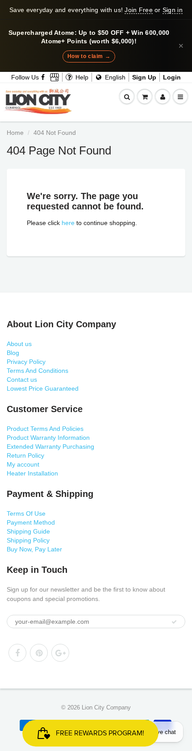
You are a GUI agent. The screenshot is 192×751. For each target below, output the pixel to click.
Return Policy (25, 455)
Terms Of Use (26, 513)
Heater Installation (32, 473)
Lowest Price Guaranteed (43, 388)
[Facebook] (43, 77)
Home (15, 132)
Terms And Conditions (37, 370)
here (68, 222)
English (114, 77)
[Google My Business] (54, 77)
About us (19, 343)
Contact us (22, 379)
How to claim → (88, 56)
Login (172, 77)
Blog (13, 352)
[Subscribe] (174, 622)
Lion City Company (106, 707)
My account (23, 464)
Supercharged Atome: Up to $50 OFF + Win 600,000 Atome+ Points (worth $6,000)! (89, 37)
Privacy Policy (26, 361)
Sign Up (144, 77)
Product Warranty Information (48, 437)
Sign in (173, 9)
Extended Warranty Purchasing (50, 446)
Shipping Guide (28, 531)
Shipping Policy (28, 540)
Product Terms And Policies (45, 428)
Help (81, 77)
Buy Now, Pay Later (34, 549)
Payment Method (31, 522)
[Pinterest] (39, 653)
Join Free (138, 9)
